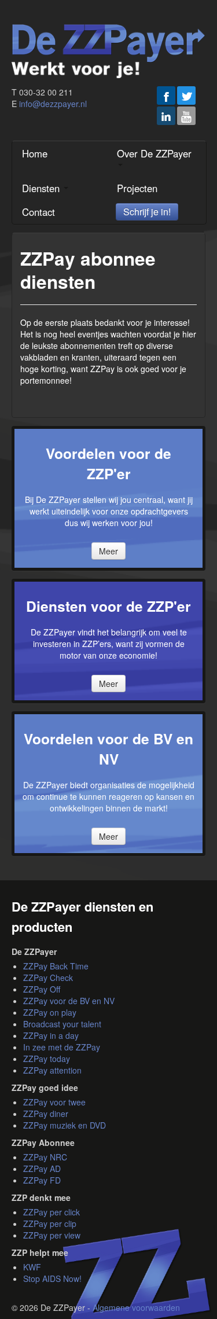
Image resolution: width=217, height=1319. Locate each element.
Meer (108, 551)
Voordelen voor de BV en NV (108, 748)
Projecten (137, 188)
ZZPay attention (52, 1070)
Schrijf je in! (147, 211)
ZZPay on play (49, 1012)
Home (34, 153)
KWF (32, 1267)
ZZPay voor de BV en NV (69, 1000)
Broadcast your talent (62, 1024)
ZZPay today (46, 1058)
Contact (38, 212)
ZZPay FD (42, 1180)
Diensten (42, 188)
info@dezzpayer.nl (53, 103)
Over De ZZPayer (154, 153)
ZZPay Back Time (56, 966)
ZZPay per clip (49, 1223)
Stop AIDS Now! (52, 1278)
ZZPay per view (51, 1235)
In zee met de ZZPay (61, 1047)
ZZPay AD (42, 1168)
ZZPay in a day (51, 1035)
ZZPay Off (41, 989)
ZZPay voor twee (54, 1102)
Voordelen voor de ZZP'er (108, 463)
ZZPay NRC (45, 1157)
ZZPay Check (48, 977)
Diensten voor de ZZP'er (108, 606)
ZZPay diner (45, 1113)
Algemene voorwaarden (136, 1307)
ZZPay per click (51, 1212)
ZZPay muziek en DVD (64, 1125)
